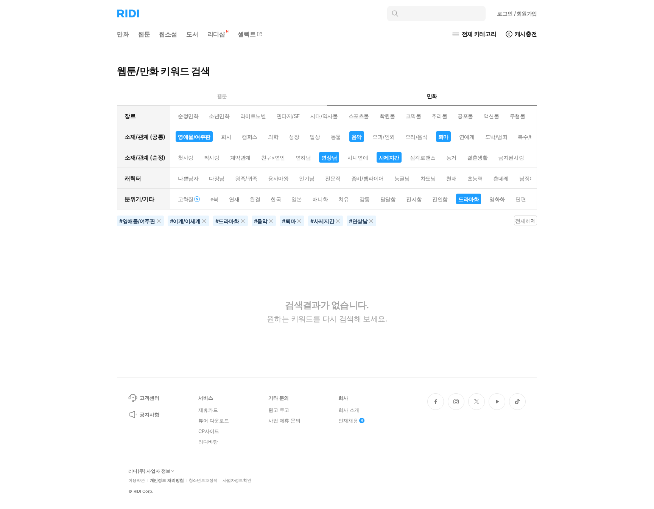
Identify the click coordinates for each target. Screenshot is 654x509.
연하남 (303, 157)
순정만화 (188, 116)
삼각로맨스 (423, 157)
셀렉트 (247, 34)
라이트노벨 (253, 116)
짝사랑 (212, 157)
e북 (214, 199)
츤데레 (501, 178)
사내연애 (357, 157)
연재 (234, 199)
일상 (315, 136)
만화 (123, 34)
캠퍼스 (249, 136)
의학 (273, 136)
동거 (451, 157)
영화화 (497, 199)
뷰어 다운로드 (213, 420)
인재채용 (348, 420)
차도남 (428, 178)
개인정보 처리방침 (167, 480)
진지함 (414, 199)
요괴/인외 (383, 136)
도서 (192, 34)
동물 (336, 136)
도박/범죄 (496, 136)
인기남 (307, 178)
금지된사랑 (511, 157)
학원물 (387, 116)
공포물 (465, 116)
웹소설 (168, 34)
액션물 (491, 116)
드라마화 (468, 199)
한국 (276, 199)
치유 (343, 199)
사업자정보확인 (237, 480)
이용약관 (136, 480)
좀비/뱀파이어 (367, 178)
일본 (296, 199)
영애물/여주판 (194, 136)
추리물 (439, 116)
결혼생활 (477, 157)
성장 (294, 136)
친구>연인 (273, 157)
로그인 (517, 13)
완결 (255, 199)
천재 (451, 178)
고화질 (185, 199)
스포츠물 (359, 116)
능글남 (402, 178)
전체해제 (525, 220)
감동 (365, 199)
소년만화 (219, 116)
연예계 (467, 136)
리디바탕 (208, 442)
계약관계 (240, 157)
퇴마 (443, 136)
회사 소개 (348, 410)
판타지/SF (288, 116)
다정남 (216, 178)
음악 (357, 136)
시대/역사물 (324, 116)
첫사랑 (185, 157)
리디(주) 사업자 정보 (149, 471)
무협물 (517, 116)
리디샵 (216, 34)
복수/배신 (529, 136)
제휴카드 (208, 410)
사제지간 (389, 157)
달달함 (388, 199)
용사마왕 (278, 178)
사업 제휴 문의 (284, 420)
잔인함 (440, 199)
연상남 (329, 157)
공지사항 (149, 414)
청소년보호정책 (203, 480)
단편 (520, 199)
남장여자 (529, 178)
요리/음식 (416, 136)
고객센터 (149, 398)
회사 (226, 136)
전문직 (333, 178)
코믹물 (413, 116)
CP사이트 (208, 431)
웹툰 (144, 34)
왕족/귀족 (246, 178)
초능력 (475, 178)
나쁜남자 (188, 178)
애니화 (320, 199)
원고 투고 (278, 410)
